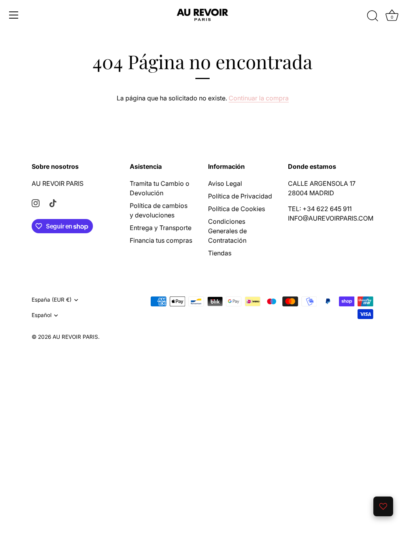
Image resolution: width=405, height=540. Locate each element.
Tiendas (219, 253)
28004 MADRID (311, 193)
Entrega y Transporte (160, 228)
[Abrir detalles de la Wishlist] (383, 506)
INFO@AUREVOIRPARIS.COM (330, 218)
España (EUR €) (52, 299)
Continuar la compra (259, 98)
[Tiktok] (53, 202)
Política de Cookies (236, 209)
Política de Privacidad (240, 196)
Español (41, 315)
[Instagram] (36, 202)
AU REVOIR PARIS (57, 183)
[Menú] (14, 15)
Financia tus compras (161, 240)
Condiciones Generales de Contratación (227, 230)
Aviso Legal (225, 183)
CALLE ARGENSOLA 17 (322, 183)
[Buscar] (372, 16)
